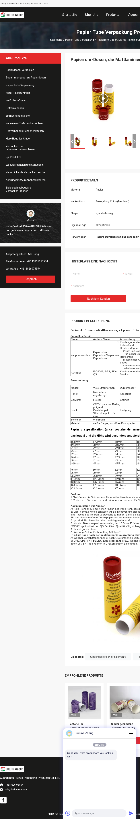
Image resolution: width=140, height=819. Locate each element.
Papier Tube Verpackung (79, 39)
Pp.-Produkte (13, 157)
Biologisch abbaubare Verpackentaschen (18, 189)
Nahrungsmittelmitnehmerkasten (26, 180)
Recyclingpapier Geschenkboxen (25, 131)
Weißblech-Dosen (16, 100)
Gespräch (31, 279)
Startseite (56, 39)
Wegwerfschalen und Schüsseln (25, 164)
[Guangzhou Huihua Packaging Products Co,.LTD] (12, 14)
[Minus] (131, 733)
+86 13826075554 (37, 261)
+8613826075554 (30, 268)
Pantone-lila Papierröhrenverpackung (84, 726)
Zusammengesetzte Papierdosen (26, 77)
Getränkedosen (15, 108)
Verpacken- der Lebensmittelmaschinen (20, 148)
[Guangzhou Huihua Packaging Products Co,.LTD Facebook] (3, 800)
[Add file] (67, 813)
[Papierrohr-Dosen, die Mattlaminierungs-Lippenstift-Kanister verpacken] (84, 702)
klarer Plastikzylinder (18, 92)
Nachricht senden (98, 298)
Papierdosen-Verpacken (20, 69)
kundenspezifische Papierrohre (108, 656)
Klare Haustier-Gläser (18, 138)
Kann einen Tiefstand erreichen (24, 123)
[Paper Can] (103, 98)
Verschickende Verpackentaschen (26, 172)
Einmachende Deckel (18, 115)
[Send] (131, 813)
